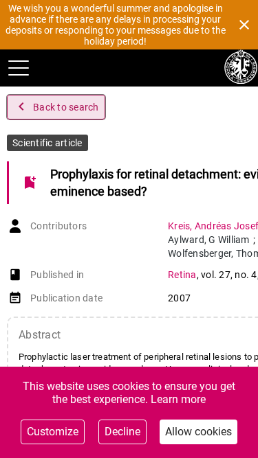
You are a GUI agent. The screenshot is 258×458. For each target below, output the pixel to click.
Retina (182, 274)
